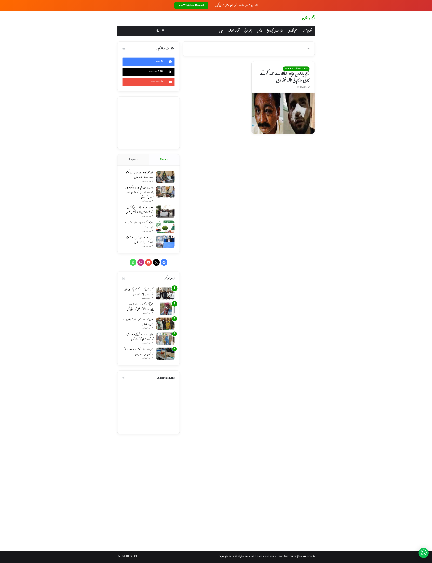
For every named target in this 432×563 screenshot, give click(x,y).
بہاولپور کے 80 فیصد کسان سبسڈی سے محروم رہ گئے (139, 225)
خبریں (221, 31)
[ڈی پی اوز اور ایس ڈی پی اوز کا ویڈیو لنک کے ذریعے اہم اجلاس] (165, 242)
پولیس (259, 31)
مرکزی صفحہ (307, 31)
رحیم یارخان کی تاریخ (275, 31)
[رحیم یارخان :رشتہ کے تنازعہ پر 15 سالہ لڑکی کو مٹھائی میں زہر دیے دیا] (165, 354)
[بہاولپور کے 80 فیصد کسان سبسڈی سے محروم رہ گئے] (165, 227)
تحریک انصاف (234, 31)
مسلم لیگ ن (293, 31)
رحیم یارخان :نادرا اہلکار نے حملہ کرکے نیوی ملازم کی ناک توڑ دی (284, 77)
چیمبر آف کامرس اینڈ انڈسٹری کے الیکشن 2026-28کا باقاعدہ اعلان (139, 175)
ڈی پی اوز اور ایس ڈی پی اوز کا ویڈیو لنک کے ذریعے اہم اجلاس (139, 240)
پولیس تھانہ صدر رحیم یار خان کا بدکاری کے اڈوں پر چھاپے (138, 322)
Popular (133, 159)
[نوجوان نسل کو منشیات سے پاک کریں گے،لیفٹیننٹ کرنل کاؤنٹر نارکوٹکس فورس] (165, 211)
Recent (164, 159)
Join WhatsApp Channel (191, 5)
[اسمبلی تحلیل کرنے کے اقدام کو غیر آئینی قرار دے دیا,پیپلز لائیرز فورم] (165, 293)
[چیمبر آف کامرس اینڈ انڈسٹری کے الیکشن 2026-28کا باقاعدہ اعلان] (165, 177)
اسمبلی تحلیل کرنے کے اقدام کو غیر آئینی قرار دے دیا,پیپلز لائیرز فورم (138, 292)
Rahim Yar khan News (296, 68)
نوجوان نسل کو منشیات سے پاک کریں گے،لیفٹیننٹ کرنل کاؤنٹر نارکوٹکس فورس (139, 210)
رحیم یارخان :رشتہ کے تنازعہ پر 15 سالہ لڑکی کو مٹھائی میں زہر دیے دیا (138, 352)
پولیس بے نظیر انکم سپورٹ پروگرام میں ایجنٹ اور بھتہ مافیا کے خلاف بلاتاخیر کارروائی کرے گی (139, 193)
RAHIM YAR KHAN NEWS (270, 557)
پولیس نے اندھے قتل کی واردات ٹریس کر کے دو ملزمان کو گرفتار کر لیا (139, 337)
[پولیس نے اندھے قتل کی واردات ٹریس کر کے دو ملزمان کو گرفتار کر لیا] (165, 339)
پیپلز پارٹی (248, 31)
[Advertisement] (148, 123)
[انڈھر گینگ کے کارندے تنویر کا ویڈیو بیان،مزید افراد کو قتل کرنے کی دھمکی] (165, 309)
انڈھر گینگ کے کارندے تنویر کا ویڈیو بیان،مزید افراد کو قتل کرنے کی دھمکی (140, 307)
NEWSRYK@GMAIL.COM (298, 557)
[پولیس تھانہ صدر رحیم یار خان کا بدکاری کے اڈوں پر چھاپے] (165, 324)
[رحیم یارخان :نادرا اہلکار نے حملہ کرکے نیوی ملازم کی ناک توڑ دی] (283, 113)
